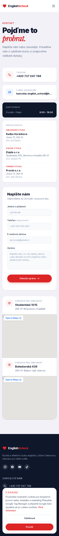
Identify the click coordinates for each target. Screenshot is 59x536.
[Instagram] (5, 467)
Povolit (29, 527)
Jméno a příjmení (16, 206)
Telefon (18, 220)
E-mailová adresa (16, 234)
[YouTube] (19, 467)
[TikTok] (27, 467)
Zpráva (11, 248)
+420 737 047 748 (20, 485)
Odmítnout (29, 518)
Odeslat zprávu (28, 278)
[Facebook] (12, 467)
